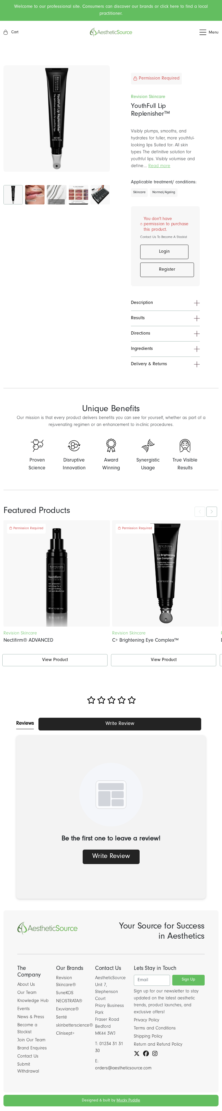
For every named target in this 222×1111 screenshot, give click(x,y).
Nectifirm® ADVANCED (28, 640)
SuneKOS (64, 993)
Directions (140, 333)
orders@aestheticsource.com (123, 1068)
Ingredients (142, 349)
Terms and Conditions (155, 1028)
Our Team (26, 993)
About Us (26, 985)
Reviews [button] (25, 723)
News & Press (30, 1017)
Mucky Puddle (128, 1101)
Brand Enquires (32, 1048)
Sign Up (188, 980)
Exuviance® (67, 1009)
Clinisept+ (65, 1033)
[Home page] (111, 32)
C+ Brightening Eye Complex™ (145, 640)
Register (167, 269)
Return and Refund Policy (158, 1044)
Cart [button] (14, 33)
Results (138, 318)
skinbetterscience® (74, 1025)
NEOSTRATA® (69, 1001)
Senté (61, 1017)
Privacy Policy (146, 1020)
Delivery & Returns (149, 364)
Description (142, 303)
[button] (183, 32)
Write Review (120, 724)
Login (164, 252)
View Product (55, 660)
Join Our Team (31, 1040)
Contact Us (27, 1056)
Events (23, 1009)
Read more (159, 166)
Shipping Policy (148, 1036)
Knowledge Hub (33, 1001)
